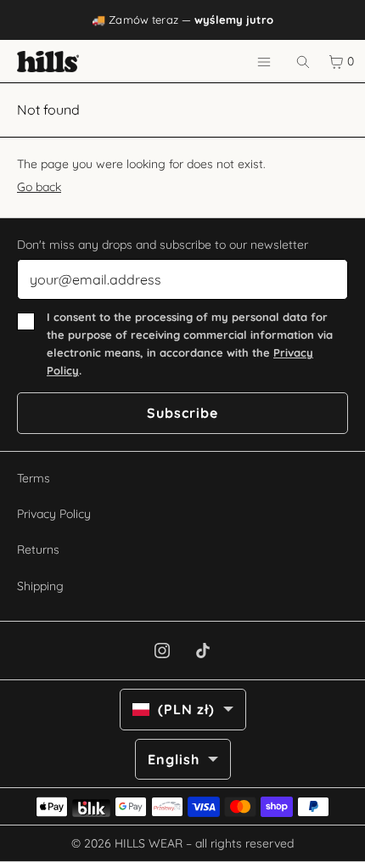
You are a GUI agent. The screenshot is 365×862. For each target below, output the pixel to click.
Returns (38, 549)
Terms (33, 478)
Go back (39, 186)
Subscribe (182, 412)
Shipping (40, 586)
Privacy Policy (54, 513)
